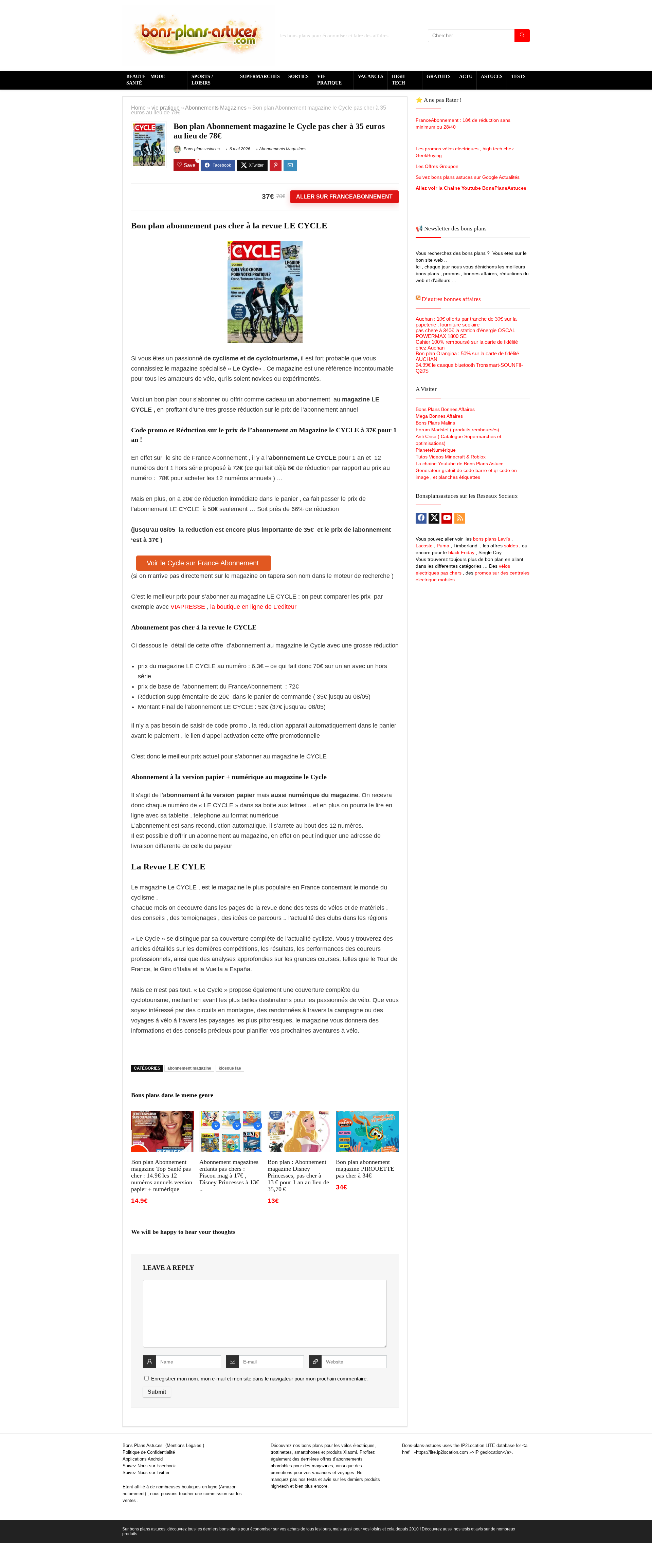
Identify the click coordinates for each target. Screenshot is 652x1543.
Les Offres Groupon (438, 166)
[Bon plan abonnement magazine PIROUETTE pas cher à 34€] (367, 1115)
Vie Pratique (329, 80)
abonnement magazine (189, 1068)
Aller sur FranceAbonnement (344, 197)
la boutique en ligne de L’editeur (253, 606)
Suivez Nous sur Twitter (146, 1472)
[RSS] (459, 518)
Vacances (370, 76)
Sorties (298, 76)
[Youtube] (446, 518)
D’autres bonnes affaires (451, 299)
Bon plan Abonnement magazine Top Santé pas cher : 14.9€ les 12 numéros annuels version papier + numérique (161, 1175)
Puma (443, 545)
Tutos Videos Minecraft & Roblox (451, 456)
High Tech (398, 80)
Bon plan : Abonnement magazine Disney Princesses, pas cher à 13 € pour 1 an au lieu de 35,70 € (298, 1175)
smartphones (307, 1452)
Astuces (492, 76)
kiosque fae (230, 1068)
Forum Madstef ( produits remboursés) (457, 429)
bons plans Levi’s (491, 539)
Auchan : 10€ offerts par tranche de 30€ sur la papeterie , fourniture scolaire (466, 321)
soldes (511, 545)
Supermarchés (260, 76)
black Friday (461, 552)
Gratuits (439, 76)
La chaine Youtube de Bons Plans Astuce (460, 463)
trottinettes (281, 1452)
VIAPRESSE (188, 606)
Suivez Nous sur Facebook (149, 1465)
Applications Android (143, 1459)
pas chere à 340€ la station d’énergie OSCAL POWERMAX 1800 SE (465, 333)
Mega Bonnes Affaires (439, 416)
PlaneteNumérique (436, 450)
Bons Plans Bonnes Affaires (445, 409)
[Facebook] (421, 518)
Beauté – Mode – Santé (147, 80)
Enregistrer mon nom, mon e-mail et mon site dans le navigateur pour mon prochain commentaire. (259, 1378)
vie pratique (165, 108)
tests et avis (319, 1479)
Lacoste (424, 545)
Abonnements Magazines (216, 108)
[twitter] (434, 518)
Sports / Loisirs (202, 80)
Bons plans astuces (201, 149)
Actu (465, 76)
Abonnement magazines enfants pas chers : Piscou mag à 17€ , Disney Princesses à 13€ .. (229, 1175)
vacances (321, 1472)
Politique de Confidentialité (149, 1452)
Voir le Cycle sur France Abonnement (204, 563)
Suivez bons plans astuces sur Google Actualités (468, 177)
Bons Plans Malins (435, 423)
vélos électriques (358, 1445)
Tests (518, 76)
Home (138, 108)
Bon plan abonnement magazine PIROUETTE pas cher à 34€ (365, 1169)
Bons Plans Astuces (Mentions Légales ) (163, 1445)
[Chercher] (522, 35)
